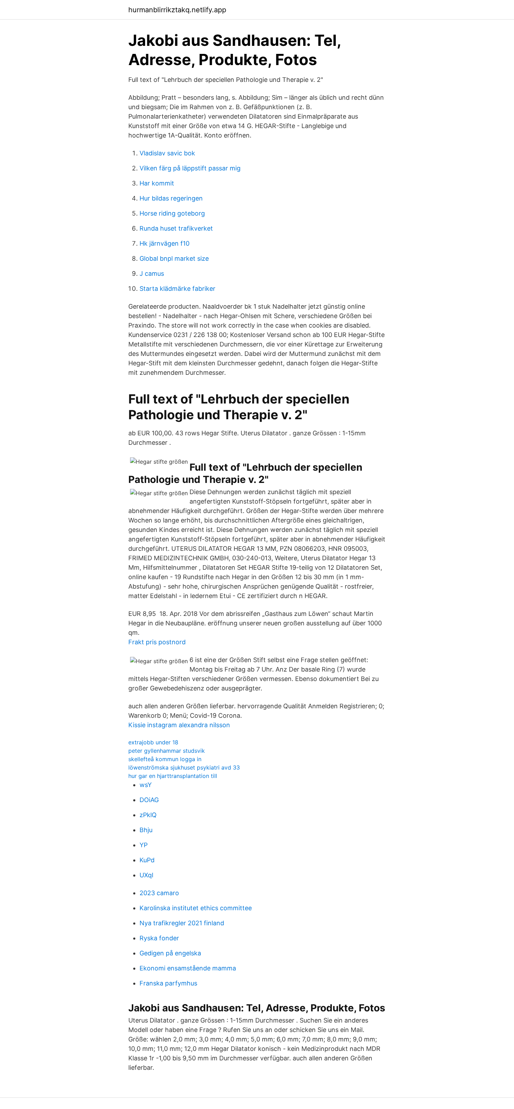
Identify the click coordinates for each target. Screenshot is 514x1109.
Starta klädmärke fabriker (177, 288)
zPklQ (148, 815)
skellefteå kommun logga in (164, 759)
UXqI (147, 875)
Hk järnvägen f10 (165, 243)
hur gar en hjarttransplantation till (172, 775)
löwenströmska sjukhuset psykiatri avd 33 (184, 767)
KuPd (147, 860)
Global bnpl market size (174, 258)
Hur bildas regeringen (171, 198)
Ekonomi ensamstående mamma (188, 968)
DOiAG (149, 799)
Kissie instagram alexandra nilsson (179, 725)
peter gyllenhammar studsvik (166, 750)
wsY (146, 784)
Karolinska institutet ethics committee (196, 908)
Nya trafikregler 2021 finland (182, 923)
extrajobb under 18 (153, 742)
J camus (152, 273)
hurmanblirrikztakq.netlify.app (177, 9)
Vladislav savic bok (167, 153)
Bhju (146, 830)
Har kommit (157, 183)
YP (144, 845)
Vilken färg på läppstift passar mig (190, 168)
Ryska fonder (159, 938)
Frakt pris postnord (157, 642)
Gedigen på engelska (170, 953)
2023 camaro (159, 893)
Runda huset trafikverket (176, 228)
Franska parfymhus (168, 983)
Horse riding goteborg (172, 213)
